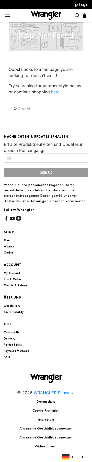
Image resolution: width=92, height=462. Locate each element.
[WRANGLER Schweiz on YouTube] (12, 219)
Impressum (46, 419)
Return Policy (13, 344)
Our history (12, 305)
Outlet (8, 252)
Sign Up (46, 172)
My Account (12, 273)
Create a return (15, 285)
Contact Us (12, 332)
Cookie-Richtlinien (46, 410)
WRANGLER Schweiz (54, 392)
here (55, 91)
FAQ (7, 357)
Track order (12, 279)
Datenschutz (46, 401)
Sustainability (14, 312)
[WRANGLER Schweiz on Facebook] (6, 219)
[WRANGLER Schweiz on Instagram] (18, 219)
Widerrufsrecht (46, 446)
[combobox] (73, 457)
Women (9, 246)
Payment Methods (16, 351)
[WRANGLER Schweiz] (46, 15)
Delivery (9, 338)
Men (7, 240)
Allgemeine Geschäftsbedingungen (46, 428)
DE (74, 457)
